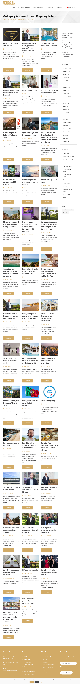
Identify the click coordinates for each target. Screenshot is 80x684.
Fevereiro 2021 (67, 96)
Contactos (45, 662)
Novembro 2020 (67, 100)
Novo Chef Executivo (29, 90)
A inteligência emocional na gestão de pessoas (48, 530)
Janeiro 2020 (66, 125)
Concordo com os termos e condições (67, 667)
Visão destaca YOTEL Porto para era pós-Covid (10, 360)
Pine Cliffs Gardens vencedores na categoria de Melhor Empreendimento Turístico (10, 617)
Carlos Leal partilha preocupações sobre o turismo (30, 182)
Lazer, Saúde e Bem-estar (30, 671)
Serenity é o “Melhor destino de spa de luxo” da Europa (49, 572)
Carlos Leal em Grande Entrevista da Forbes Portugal (11, 92)
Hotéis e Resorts (38, 7)
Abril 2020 (65, 119)
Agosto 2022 (66, 71)
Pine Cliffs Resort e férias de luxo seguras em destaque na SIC (30, 360)
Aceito (31, 682)
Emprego (60, 7)
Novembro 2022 (67, 68)
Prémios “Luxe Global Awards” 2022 (67, 34)
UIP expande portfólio (30, 570)
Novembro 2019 (67, 128)
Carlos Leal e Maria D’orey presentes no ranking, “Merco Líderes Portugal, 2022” (29, 48)
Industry (65, 163)
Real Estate (66, 180)
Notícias (45, 659)
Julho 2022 (66, 74)
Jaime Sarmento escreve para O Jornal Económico (30, 530)
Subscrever (66, 672)
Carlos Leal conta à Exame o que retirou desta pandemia (10, 316)
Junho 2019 (66, 138)
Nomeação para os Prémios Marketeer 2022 (10, 135)
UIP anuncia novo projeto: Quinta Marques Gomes (28, 601)
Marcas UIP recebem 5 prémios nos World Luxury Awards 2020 (11, 224)
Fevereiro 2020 (67, 122)
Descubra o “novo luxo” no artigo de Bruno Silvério (11, 530)
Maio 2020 (66, 116)
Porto (72, 209)
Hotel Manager (66, 209)
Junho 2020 (66, 112)
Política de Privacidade (49, 664)
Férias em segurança (48, 401)
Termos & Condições (48, 667)
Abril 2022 (65, 80)
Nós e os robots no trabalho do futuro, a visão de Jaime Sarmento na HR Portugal (29, 226)
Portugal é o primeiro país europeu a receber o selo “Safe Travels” (30, 316)
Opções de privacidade (45, 682)
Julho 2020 (66, 109)
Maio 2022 (66, 77)
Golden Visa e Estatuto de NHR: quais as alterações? (49, 360)
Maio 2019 (66, 141)
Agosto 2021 (66, 87)
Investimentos (25, 7)
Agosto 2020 (66, 106)
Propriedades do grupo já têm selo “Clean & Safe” (11, 403)
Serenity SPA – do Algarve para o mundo (67, 53)
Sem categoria (66, 183)
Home (4, 19)
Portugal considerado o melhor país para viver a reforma (30, 271)
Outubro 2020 (66, 103)
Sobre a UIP (15, 7)
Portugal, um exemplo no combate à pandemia (30, 403)
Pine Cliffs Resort (67, 166)
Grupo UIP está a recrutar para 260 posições (9, 182)
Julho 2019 (66, 135)
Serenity (65, 186)
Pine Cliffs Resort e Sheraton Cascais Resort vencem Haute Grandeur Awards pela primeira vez (49, 137)
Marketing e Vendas (29, 674)
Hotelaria (26, 656)
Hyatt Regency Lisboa (68, 156)
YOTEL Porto (66, 194)
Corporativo (66, 153)
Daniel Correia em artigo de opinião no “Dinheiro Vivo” (29, 445)
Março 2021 (66, 93)
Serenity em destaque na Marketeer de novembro (11, 572)
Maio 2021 (66, 90)
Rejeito (37, 682)
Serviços (50, 7)
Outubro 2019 (66, 132)
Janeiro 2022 (66, 84)
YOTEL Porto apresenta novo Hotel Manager (30, 489)
